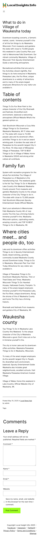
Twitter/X (31, 528)
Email (6, 479)
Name (6, 469)
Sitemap (33, 533)
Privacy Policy (9, 531)
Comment (8, 444)
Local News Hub (26, 401)
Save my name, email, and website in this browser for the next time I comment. (20, 502)
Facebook (11, 528)
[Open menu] (4, 11)
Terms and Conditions (26, 531)
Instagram (22, 528)
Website (6, 489)
